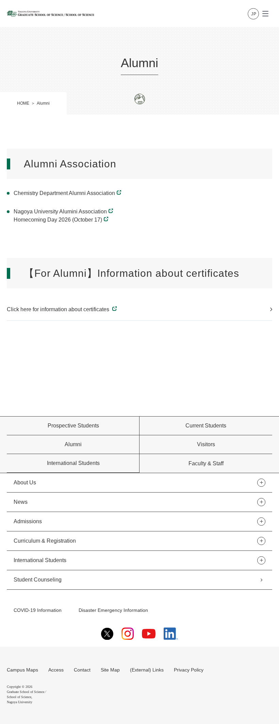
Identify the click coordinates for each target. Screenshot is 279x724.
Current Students (205, 425)
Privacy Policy (188, 670)
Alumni (73, 444)
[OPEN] (265, 13)
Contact (82, 670)
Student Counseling (38, 580)
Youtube (148, 633)
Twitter (107, 634)
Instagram (127, 634)
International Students (73, 463)
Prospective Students (73, 425)
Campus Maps (22, 670)
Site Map (110, 670)
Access (56, 670)
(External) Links (147, 670)
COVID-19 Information (38, 610)
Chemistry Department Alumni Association (64, 193)
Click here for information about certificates (59, 309)
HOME (23, 103)
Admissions (28, 521)
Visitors (206, 444)
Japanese (253, 13)
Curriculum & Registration (45, 541)
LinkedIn (171, 634)
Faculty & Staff (206, 463)
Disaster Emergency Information (113, 610)
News (21, 502)
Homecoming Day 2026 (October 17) (58, 220)
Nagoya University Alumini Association (60, 211)
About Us (25, 482)
